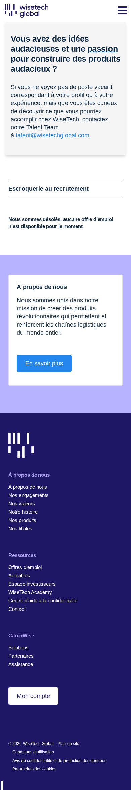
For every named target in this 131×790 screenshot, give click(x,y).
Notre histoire (23, 512)
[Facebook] (22, 722)
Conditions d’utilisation (33, 752)
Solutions (18, 647)
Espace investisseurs (32, 584)
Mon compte (33, 696)
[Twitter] (32, 722)
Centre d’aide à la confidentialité (42, 600)
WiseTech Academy (30, 592)
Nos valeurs (21, 503)
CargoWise (21, 635)
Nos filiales (20, 528)
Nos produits (22, 520)
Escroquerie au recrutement (48, 188)
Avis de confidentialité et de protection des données (59, 760)
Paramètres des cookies (34, 769)
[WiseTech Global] (26, 11)
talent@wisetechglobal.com (52, 135)
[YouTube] (43, 722)
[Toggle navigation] (123, 11)
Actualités (19, 575)
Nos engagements (28, 495)
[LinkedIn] (11, 722)
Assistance (20, 664)
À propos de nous (27, 487)
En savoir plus (44, 363)
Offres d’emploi (25, 567)
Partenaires (21, 656)
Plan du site (68, 743)
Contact (17, 609)
